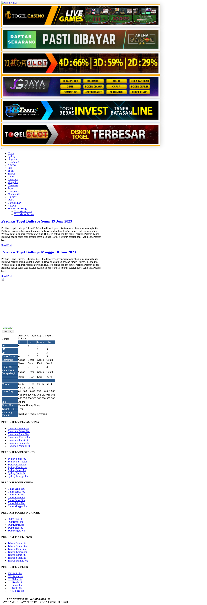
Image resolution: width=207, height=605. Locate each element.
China (11, 176)
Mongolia (13, 182)
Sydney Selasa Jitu (17, 461)
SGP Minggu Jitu (16, 530)
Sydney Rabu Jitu (17, 464)
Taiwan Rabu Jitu (17, 549)
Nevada (12, 205)
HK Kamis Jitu (15, 582)
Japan (11, 188)
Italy (10, 167)
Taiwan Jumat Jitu (17, 554)
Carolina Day (15, 202)
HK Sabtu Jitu (15, 588)
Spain (11, 170)
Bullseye (12, 197)
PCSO (11, 199)
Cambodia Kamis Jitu (19, 437)
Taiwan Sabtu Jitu (17, 557)
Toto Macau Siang (17, 208)
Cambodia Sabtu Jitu (18, 443)
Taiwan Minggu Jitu (18, 560)
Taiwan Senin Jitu (17, 543)
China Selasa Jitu (16, 491)
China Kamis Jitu (16, 497)
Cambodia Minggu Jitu (19, 446)
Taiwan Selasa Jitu (17, 546)
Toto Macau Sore (23, 211)
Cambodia (13, 179)
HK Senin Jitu (15, 573)
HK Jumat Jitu (15, 585)
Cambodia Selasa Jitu (19, 431)
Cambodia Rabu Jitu (18, 434)
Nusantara (13, 185)
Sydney (12, 156)
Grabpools (13, 191)
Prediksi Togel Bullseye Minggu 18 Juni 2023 (38, 252)
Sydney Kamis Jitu (17, 467)
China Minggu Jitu (17, 506)
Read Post (6, 245)
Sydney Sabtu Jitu (17, 473)
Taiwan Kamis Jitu (17, 552)
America (12, 165)
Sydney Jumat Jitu (17, 470)
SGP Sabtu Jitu (15, 527)
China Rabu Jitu (16, 494)
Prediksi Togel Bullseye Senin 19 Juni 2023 (36, 221)
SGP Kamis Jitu (16, 524)
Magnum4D (14, 194)
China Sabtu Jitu (16, 503)
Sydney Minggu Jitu (18, 476)
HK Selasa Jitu (15, 576)
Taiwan (11, 173)
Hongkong (13, 162)
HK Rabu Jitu (15, 579)
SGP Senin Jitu (15, 519)
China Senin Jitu (16, 488)
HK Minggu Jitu (16, 590)
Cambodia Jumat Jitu (18, 440)
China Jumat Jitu (16, 500)
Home (11, 153)
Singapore (13, 159)
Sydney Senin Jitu (17, 458)
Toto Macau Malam (24, 214)
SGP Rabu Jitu (15, 521)
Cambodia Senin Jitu (18, 428)
